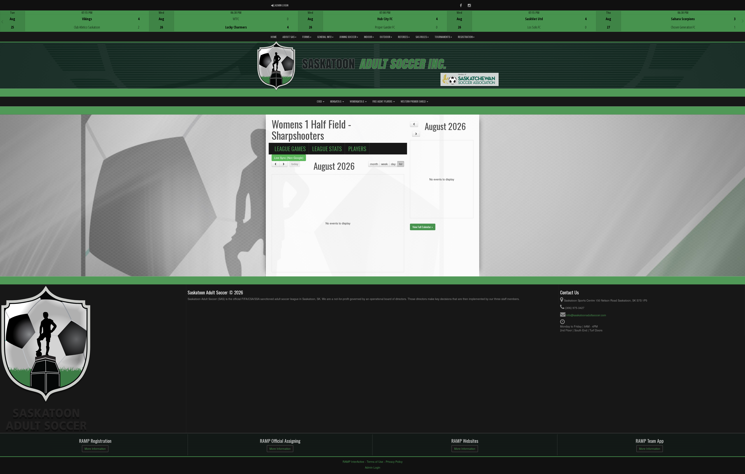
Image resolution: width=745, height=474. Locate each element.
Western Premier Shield (413, 101)
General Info (324, 37)
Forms (305, 37)
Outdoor (385, 37)
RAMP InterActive (353, 462)
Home (274, 37)
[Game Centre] (74, 24)
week (384, 164)
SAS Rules (421, 37)
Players (357, 149)
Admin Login (372, 467)
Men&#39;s (336, 101)
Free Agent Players (382, 101)
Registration (465, 37)
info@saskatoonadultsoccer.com (586, 315)
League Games (290, 149)
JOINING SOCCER (347, 37)
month (374, 164)
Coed (319, 101)
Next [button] (743, 20)
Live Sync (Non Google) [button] (288, 158)
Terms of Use (375, 462)
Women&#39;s (357, 101)
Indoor (368, 37)
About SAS (288, 37)
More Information (95, 449)
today (294, 164)
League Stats (327, 149)
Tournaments (442, 37)
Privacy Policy (394, 462)
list (400, 164)
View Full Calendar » (422, 227)
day (393, 164)
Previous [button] (2, 21)
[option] (74, 21)
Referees (403, 37)
